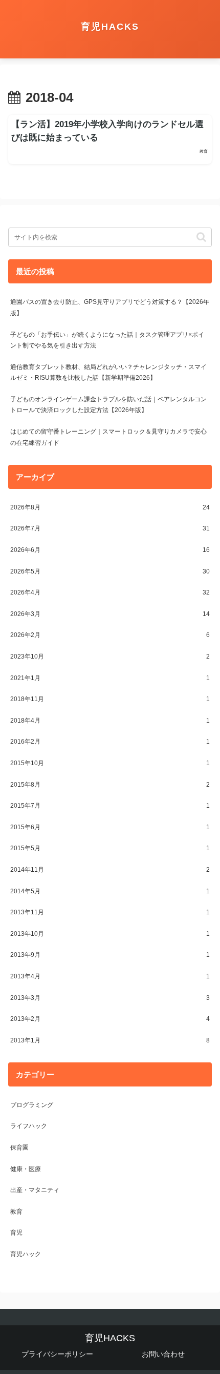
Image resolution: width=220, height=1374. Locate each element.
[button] (201, 237)
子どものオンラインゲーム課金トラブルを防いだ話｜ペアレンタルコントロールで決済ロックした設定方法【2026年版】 (108, 405)
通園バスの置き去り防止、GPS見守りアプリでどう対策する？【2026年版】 (109, 307)
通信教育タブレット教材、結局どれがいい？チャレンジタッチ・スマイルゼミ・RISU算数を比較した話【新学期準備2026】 (108, 372)
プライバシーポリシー (57, 1354)
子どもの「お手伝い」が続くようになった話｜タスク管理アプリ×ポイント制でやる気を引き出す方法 (107, 340)
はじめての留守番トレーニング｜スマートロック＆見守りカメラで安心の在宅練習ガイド (108, 437)
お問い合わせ (163, 1354)
